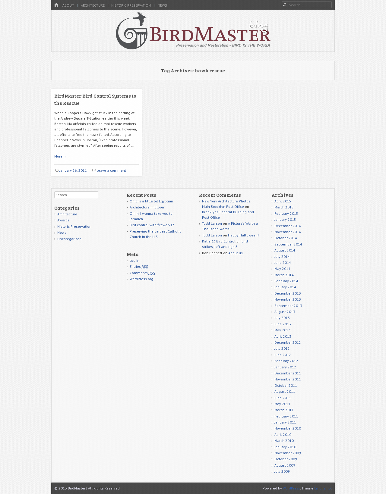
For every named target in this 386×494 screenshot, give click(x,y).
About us (235, 253)
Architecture (93, 5)
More (60, 156)
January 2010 (285, 447)
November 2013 (287, 299)
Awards (63, 220)
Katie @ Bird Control (219, 241)
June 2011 (282, 398)
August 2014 (284, 250)
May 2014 (282, 268)
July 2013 (282, 317)
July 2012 (282, 348)
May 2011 (282, 404)
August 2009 (284, 465)
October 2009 (285, 459)
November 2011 (287, 379)
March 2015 (284, 207)
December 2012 (287, 342)
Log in (134, 260)
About (68, 5)
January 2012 (285, 367)
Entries (139, 266)
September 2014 (288, 244)
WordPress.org (141, 279)
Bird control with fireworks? (152, 225)
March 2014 (284, 275)
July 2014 (282, 256)
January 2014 (285, 287)
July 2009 (282, 471)
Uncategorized (69, 238)
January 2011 (285, 422)
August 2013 (284, 311)
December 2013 (287, 293)
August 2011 (284, 391)
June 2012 (282, 354)
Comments (142, 272)
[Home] (56, 5)
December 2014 (287, 226)
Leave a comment (111, 170)
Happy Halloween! (243, 235)
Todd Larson (212, 223)
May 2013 (282, 330)
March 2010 (284, 440)
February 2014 (286, 281)
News (162, 5)
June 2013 (282, 324)
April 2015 (282, 201)
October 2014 (285, 238)
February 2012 (286, 360)
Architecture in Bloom (147, 207)
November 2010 (287, 428)
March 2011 (284, 410)
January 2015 (285, 219)
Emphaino (322, 488)
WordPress (291, 488)
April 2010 (282, 434)
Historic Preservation (131, 5)
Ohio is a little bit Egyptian (151, 201)
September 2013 (288, 305)
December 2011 (287, 373)
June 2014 (282, 262)
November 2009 (287, 453)
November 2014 (287, 232)
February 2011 (286, 416)
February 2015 (286, 213)
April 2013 (282, 336)
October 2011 (285, 385)
